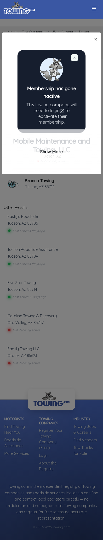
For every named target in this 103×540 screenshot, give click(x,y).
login (55, 110)
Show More (51, 151)
